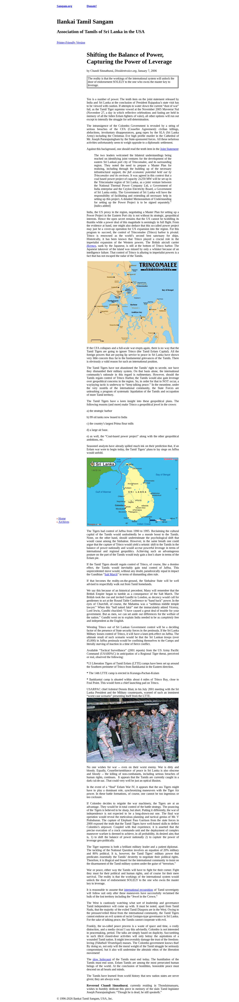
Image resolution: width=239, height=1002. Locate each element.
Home (62, 518)
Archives (63, 521)
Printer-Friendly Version (71, 42)
